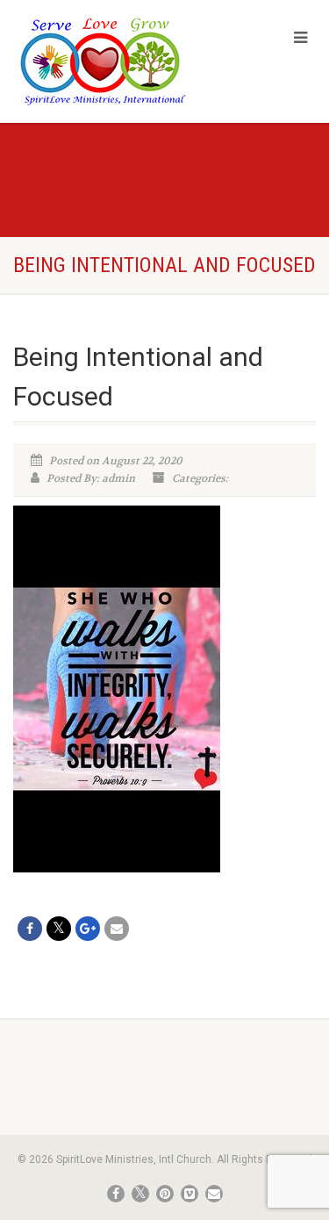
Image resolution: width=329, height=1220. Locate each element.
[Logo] (109, 60)
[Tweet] (58, 928)
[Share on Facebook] (30, 928)
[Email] (116, 928)
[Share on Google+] (87, 928)
